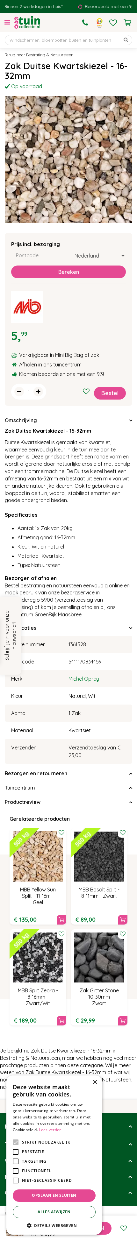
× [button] (94, 1082)
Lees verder (50, 1129)
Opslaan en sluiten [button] (54, 1195)
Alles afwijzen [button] (54, 1212)
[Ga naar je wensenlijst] (113, 22)
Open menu (7, 22)
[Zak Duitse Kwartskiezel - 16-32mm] (68, 159)
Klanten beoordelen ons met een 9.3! (61, 374)
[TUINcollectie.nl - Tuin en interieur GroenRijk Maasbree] (27, 22)
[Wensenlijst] (113, 22)
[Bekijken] (127, 22)
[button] (54, 1225)
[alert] (54, 1155)
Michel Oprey (83, 679)
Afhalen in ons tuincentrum (50, 364)
